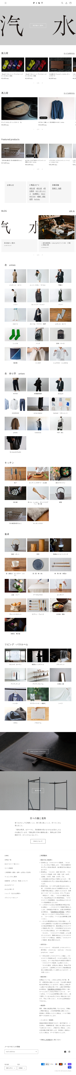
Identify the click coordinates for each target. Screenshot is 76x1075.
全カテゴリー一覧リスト (12, 864)
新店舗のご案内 (38, 25)
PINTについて (38, 841)
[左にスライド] (34, 83)
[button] (6, 3)
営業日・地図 (56, 188)
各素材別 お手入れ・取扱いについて (16, 881)
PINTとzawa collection (38, 751)
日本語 (20, 1068)
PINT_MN (60, 1070)
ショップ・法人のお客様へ (13, 893)
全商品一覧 (8, 860)
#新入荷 (39, 188)
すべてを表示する (69, 53)
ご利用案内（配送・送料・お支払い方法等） (18, 872)
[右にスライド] (42, 83)
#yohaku (37, 199)
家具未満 (38, 790)
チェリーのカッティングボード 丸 (11, 122)
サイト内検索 (9, 868)
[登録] (36, 1052)
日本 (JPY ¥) (9, 1068)
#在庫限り (36, 194)
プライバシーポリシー (11, 898)
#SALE (43, 194)
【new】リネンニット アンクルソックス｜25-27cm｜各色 (36, 75)
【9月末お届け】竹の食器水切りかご (11, 160)
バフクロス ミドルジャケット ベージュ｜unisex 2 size (59, 161)
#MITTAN (32, 197)
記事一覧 (72, 211)
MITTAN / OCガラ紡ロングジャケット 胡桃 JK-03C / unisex (35, 161)
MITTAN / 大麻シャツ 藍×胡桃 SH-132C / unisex (51, 122)
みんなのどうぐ (9, 885)
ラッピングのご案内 (11, 876)
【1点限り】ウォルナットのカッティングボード (59, 75)
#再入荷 (32, 188)
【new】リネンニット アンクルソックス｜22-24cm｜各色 (12, 75)
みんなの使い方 (9, 889)
